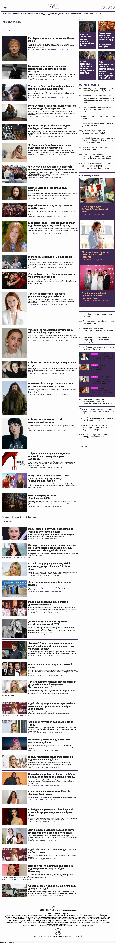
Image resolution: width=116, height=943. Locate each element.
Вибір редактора (89, 175)
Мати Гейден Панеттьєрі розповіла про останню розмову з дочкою (50, 530)
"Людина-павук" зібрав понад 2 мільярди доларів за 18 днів (52, 887)
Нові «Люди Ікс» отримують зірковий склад (50, 665)
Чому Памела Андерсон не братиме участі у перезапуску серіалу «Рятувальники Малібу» (48, 478)
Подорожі (59, 14)
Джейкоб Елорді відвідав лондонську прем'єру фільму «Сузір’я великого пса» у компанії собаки (51, 646)
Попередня (6, 517)
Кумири (93, 14)
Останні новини (89, 84)
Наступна (32, 517)
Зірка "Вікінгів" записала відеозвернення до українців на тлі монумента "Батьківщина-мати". (52, 684)
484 (23, 517)
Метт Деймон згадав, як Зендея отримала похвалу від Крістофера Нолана (52, 107)
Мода (43, 14)
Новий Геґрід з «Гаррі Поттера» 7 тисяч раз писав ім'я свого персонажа (51, 385)
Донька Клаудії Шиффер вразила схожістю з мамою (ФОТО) (47, 623)
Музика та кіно (34, 14)
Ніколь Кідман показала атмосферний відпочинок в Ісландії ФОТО (50, 758)
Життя (86, 14)
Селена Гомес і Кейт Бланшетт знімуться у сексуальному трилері (51, 275)
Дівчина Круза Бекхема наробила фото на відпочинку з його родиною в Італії (51, 831)
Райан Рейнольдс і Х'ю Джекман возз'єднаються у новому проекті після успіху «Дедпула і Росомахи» (107, 70)
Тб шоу (23, 14)
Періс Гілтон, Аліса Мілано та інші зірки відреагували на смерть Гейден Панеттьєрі (51, 869)
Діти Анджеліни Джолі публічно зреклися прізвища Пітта (94, 295)
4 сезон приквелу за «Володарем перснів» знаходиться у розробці (87, 67)
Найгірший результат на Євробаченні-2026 (42, 497)
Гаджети (50, 14)
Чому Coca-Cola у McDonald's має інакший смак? (95, 209)
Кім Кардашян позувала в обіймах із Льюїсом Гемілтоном (49, 793)
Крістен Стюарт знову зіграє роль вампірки (47, 189)
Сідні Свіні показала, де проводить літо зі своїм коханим (52, 851)
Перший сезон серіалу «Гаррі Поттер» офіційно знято (50, 207)
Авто (67, 14)
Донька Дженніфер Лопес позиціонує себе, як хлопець (100, 368)
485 (26, 517)
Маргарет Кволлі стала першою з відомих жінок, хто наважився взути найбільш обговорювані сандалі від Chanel (52, 548)
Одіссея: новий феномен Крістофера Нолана (49, 583)
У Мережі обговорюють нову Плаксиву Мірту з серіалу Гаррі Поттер (50, 331)
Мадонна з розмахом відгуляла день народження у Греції (49, 740)
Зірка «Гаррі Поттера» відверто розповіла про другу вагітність (46, 295)
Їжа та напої (76, 14)
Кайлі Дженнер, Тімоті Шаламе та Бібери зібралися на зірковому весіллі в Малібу (51, 775)
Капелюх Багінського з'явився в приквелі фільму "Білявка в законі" (88, 40)
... (106, 13)
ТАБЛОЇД (15, 14)
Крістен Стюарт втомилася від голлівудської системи (45, 421)
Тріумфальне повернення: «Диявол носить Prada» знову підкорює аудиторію (49, 456)
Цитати (101, 14)
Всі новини (6, 14)
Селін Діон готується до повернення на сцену (50, 723)
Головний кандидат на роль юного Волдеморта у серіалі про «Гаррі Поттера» (48, 69)
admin (42, 136)
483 (20, 517)
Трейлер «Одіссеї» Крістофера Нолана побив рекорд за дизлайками (51, 87)
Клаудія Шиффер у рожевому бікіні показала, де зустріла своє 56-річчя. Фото (49, 566)
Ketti (41, 538)
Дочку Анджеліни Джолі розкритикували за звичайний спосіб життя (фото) (102, 357)
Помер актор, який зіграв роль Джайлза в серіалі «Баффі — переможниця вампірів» (106, 40)
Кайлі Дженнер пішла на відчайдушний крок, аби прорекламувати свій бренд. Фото (51, 812)
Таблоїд (56, 538)
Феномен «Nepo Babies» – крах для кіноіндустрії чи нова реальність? (49, 127)
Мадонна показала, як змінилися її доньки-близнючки (48, 603)
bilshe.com (56, 910)
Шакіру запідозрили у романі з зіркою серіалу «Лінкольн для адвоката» (102, 391)
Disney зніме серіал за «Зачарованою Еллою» (50, 258)
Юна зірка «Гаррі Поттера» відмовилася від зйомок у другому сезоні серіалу (51, 224)
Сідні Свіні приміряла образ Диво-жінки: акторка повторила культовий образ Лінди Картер (51, 706)
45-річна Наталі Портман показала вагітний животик (95, 254)
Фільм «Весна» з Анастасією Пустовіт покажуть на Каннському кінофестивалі (51, 168)
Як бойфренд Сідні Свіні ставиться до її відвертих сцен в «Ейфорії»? (51, 146)
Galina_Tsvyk (44, 49)
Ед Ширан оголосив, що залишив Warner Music (51, 39)
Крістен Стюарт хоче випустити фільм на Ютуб (52, 364)
